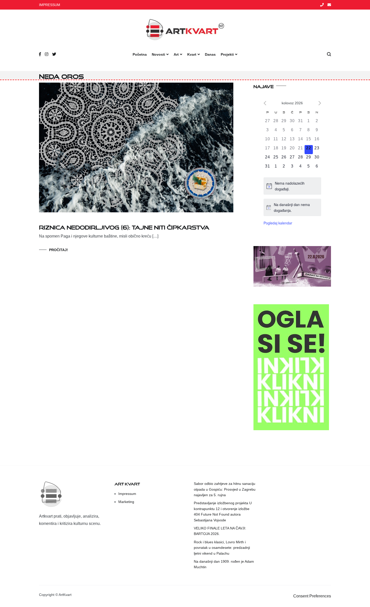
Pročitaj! (58, 250)
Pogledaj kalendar (278, 222)
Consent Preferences (312, 596)
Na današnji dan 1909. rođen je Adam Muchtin (224, 564)
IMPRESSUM (49, 5)
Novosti (158, 54)
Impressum (127, 494)
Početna (140, 54)
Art (176, 54)
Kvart (191, 54)
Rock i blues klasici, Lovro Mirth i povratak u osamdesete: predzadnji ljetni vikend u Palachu (222, 547)
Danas (210, 54)
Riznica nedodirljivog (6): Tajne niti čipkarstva (124, 226)
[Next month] (319, 103)
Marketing (126, 502)
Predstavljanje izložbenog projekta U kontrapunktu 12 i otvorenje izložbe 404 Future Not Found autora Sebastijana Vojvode (223, 511)
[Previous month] (265, 103)
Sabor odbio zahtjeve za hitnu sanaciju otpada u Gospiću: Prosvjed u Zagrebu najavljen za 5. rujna (224, 489)
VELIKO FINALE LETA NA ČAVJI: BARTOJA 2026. (220, 531)
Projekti (227, 54)
